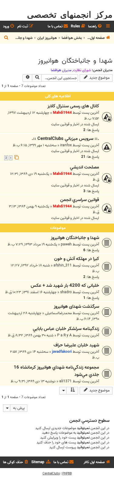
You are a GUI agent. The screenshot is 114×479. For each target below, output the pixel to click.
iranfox (66, 145)
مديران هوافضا (61, 70)
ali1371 (65, 381)
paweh (66, 244)
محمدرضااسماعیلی (58, 313)
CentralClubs (51, 473)
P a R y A (64, 335)
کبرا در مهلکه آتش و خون (76, 258)
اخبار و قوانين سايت (65, 124)
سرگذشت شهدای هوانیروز (76, 306)
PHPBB (67, 473)
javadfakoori (62, 352)
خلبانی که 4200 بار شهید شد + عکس (65, 285)
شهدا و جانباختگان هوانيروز (75, 60)
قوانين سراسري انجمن (79, 199)
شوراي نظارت (82, 70)
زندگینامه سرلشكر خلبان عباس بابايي (66, 328)
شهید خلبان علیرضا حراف (76, 345)
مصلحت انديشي (84, 167)
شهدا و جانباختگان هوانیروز (75, 237)
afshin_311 (63, 265)
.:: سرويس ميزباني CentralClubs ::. (65, 138)
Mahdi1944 (62, 113)
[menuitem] (95, 27)
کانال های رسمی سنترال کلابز (73, 106)
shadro (66, 292)
